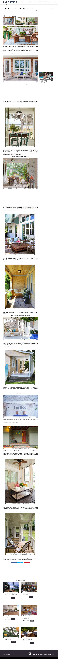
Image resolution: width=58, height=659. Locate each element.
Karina (7, 16)
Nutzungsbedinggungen (43, 654)
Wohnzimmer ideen (46, 1)
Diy (27, 1)
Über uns (37, 654)
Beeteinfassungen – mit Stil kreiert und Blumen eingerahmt (45, 81)
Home (4, 4)
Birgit (6, 619)
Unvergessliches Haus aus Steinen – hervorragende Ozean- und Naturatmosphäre (11, 594)
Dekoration (24, 1)
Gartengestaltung (32, 1)
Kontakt (34, 654)
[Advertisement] (20, 13)
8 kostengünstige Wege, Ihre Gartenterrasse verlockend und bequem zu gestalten (29, 639)
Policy (53, 654)
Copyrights (49, 654)
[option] (46, 81)
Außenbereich (7, 4)
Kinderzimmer (39, 1)
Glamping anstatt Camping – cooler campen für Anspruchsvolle (28, 617)
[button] (40, 80)
